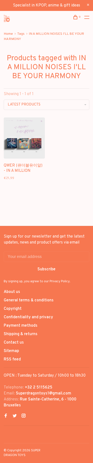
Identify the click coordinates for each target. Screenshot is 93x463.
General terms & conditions (29, 300)
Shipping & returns (20, 334)
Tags (21, 34)
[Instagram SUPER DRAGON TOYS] (24, 416)
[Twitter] (15, 416)
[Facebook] (6, 416)
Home (8, 34)
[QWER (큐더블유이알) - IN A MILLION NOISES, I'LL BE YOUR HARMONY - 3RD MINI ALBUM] (24, 139)
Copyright (13, 308)
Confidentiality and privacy (28, 317)
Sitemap (11, 351)
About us (12, 291)
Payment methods (20, 325)
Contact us (14, 342)
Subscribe (46, 269)
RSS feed (12, 359)
